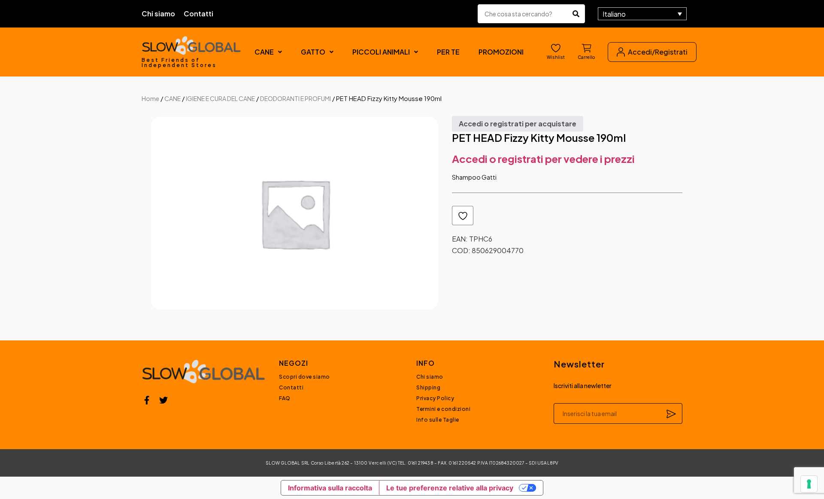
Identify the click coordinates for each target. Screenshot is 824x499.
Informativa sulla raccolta (330, 488)
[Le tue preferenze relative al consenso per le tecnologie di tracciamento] (809, 484)
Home (150, 98)
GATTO (313, 51)
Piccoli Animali (381, 51)
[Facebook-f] (147, 400)
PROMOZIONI (501, 51)
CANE (264, 51)
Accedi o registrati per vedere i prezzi (543, 158)
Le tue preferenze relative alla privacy (449, 488)
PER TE (448, 51)
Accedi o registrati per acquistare (517, 123)
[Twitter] (163, 400)
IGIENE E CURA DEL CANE (220, 98)
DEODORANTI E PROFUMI (295, 98)
